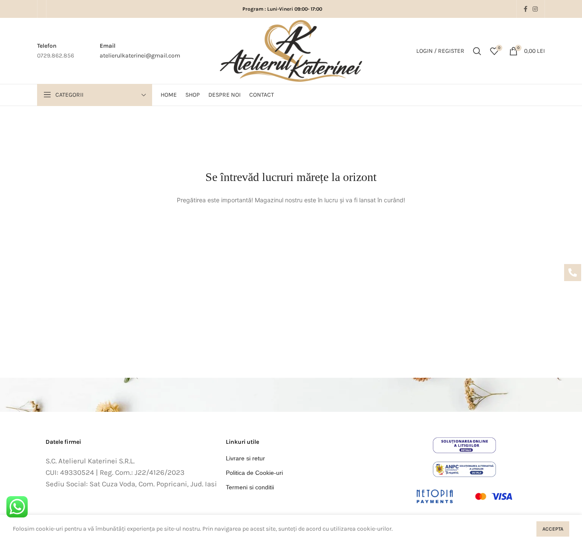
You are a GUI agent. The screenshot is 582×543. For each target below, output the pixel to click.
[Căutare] (477, 51)
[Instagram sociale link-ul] (535, 8)
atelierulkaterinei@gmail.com (140, 55)
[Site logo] (291, 51)
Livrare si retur (245, 458)
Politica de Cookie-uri (254, 472)
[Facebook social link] (525, 8)
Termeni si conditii (250, 487)
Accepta (552, 529)
